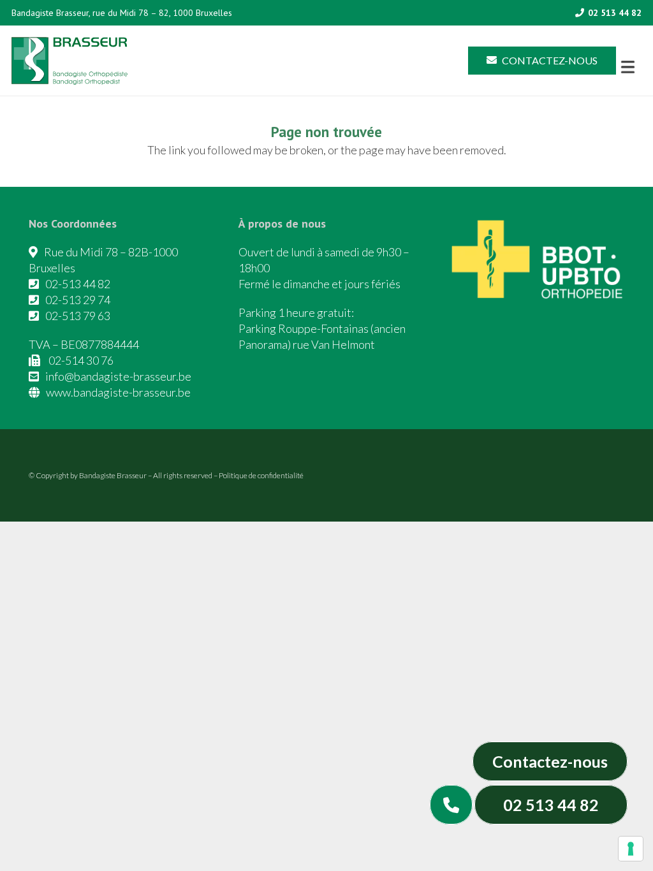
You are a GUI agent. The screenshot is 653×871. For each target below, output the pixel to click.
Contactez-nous (550, 761)
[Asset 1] (69, 61)
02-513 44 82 (77, 284)
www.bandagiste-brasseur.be (118, 392)
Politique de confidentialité (261, 475)
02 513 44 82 (551, 804)
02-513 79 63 (77, 316)
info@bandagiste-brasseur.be (118, 376)
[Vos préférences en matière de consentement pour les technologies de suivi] (631, 849)
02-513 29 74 (77, 300)
